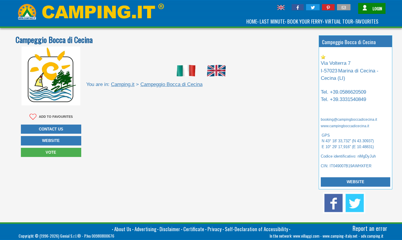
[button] (298, 7)
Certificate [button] (193, 229)
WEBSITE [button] (51, 140)
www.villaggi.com (306, 236)
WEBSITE (355, 182)
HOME (251, 21)
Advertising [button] (145, 229)
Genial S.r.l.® (70, 236)
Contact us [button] (51, 129)
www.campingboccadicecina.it (345, 126)
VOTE (51, 152)
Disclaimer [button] (170, 229)
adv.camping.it (372, 236)
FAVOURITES (367, 21)
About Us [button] (122, 229)
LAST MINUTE (272, 21)
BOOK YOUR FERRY (305, 21)
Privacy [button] (214, 229)
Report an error (370, 228)
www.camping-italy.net (340, 236)
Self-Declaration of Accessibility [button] (256, 229)
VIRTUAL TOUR (339, 21)
